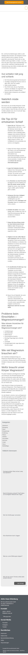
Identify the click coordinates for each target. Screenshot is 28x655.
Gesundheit (5, 438)
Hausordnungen (5, 642)
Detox (3, 429)
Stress (4, 444)
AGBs (2, 640)
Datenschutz (4, 635)
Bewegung (5, 427)
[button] (26, 8)
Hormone (4, 440)
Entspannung (5, 431)
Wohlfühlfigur (5, 446)
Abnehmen (5, 425)
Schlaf (4, 442)
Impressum (4, 633)
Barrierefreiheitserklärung (7, 638)
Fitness (4, 434)
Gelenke (4, 436)
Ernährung (5, 433)
